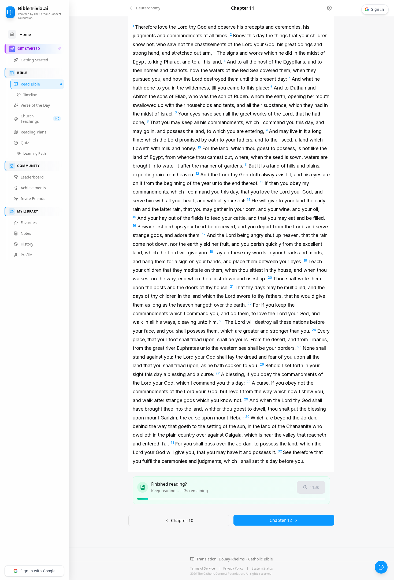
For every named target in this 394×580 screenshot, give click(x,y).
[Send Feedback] (381, 567)
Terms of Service (202, 568)
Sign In (377, 9)
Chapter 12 (281, 520)
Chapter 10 (182, 520)
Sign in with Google (37, 570)
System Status (262, 568)
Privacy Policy (233, 568)
